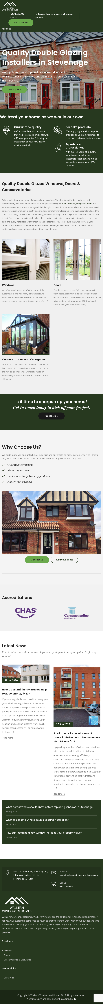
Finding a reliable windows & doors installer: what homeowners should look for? (77, 737)
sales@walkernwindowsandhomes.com (56, 14)
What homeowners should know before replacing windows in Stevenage (49, 807)
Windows (8, 285)
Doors (57, 285)
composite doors (84, 203)
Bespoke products (78, 127)
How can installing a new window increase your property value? (44, 832)
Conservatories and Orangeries (24, 359)
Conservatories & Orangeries (17, 959)
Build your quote (64, 559)
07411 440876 (17, 14)
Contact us (51, 415)
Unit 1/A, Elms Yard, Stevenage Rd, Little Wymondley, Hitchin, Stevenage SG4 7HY (30, 875)
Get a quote (20, 22)
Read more (7, 737)
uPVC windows (68, 203)
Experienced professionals (75, 145)
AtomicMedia (69, 998)
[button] (5, 29)
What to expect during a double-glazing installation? (37, 820)
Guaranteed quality (27, 127)
